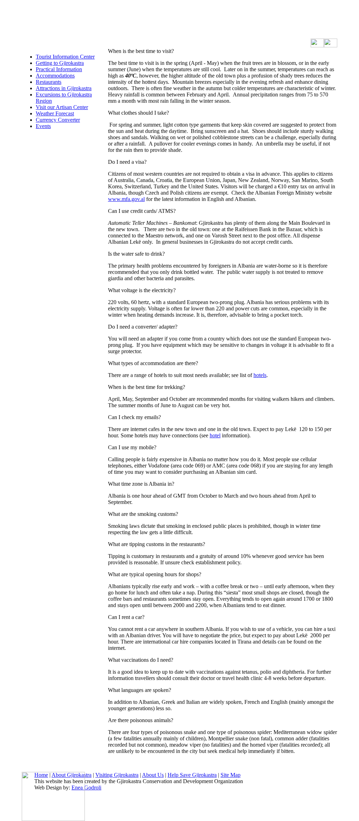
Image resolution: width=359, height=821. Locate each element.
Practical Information (59, 69)
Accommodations (55, 76)
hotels (259, 375)
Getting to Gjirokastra (60, 63)
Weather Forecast (55, 113)
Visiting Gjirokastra (116, 775)
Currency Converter (58, 120)
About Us (153, 775)
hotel (215, 435)
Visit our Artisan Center (62, 107)
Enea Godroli (86, 787)
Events (43, 126)
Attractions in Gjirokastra (64, 88)
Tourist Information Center (65, 57)
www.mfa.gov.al (126, 199)
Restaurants (48, 82)
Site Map (231, 775)
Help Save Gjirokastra (192, 775)
